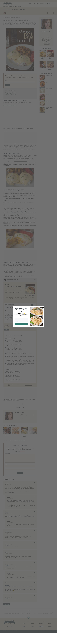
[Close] (43, 307)
